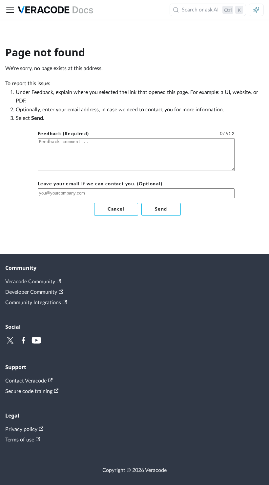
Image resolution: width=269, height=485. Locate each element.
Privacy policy (21, 429)
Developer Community (31, 292)
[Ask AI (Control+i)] (256, 10)
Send (161, 209)
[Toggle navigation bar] (10, 10)
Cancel (116, 209)
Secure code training (28, 391)
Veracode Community (30, 281)
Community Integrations (33, 302)
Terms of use (19, 439)
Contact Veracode (26, 380)
